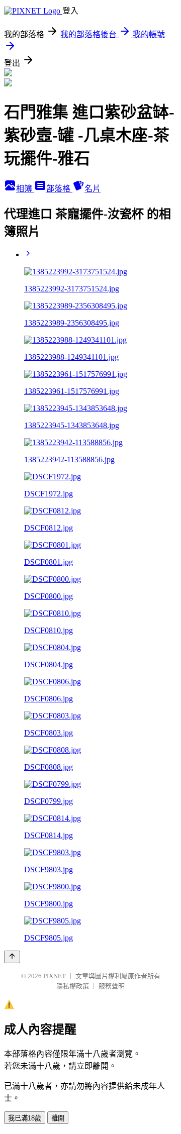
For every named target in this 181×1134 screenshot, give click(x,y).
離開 (57, 1118)
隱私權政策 (72, 986)
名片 (92, 188)
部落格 (59, 188)
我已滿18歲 (24, 1118)
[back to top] (12, 957)
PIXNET (54, 976)
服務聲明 (112, 986)
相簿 (25, 188)
